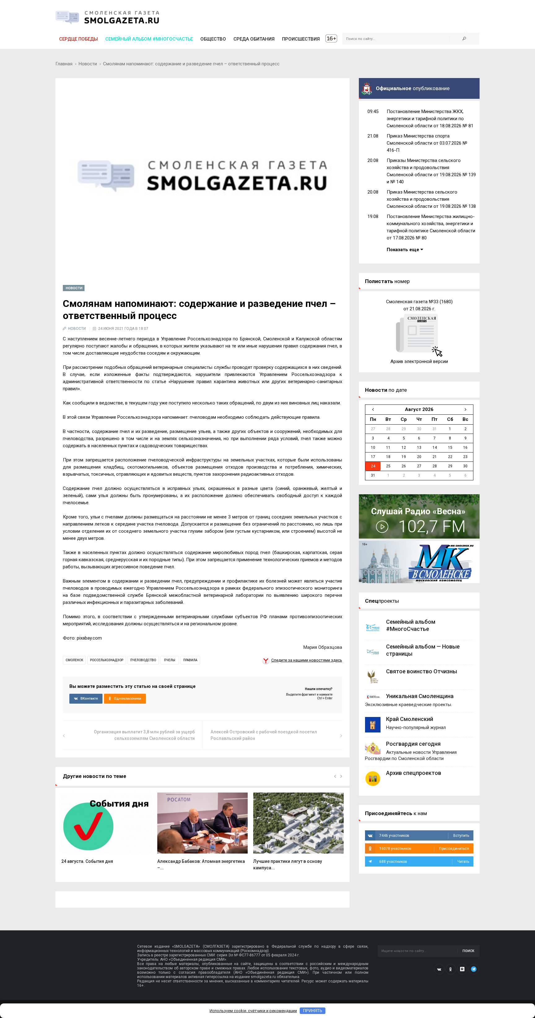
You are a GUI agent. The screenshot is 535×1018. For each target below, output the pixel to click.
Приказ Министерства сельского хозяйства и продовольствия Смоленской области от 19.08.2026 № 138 (431, 199)
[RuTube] (462, 969)
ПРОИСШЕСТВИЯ (301, 39)
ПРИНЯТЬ (312, 1010)
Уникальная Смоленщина (420, 696)
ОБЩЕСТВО (213, 39)
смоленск (74, 660)
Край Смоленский (409, 719)
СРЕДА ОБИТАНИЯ (254, 39)
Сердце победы (78, 39)
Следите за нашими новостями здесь (306, 660)
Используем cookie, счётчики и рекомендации (253, 1010)
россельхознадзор (106, 660)
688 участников (424, 861)
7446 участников (424, 835)
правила (190, 660)
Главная (63, 64)
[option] (106, 832)
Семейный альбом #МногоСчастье (149, 39)
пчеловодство (143, 660)
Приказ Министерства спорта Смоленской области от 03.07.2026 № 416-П (427, 143)
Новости (88, 64)
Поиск (468, 951)
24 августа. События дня (87, 861)
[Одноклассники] (451, 969)
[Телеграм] (473, 969)
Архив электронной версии (419, 361)
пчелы (169, 660)
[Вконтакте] (439, 969)
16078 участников (424, 848)
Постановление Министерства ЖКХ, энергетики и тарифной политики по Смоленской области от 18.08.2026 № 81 (430, 119)
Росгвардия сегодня (413, 744)
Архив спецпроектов (413, 773)
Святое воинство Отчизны (421, 671)
